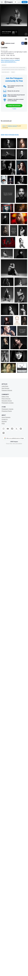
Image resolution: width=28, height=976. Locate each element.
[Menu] (2, 2)
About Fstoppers (6, 417)
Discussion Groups (7, 401)
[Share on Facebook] (22, 43)
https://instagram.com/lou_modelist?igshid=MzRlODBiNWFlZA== (10, 61)
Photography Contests (7, 403)
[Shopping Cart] (15, 2)
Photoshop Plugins (7, 411)
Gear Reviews (5, 388)
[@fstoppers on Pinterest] (21, 428)
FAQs (3, 423)
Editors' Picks (5, 396)
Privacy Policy (9, 443)
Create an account (12, 126)
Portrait (4, 65)
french (13, 72)
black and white (5, 72)
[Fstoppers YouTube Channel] (8, 428)
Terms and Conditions (17, 443)
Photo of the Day (6, 398)
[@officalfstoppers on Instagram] (3, 428)
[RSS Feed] (3, 433)
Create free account (14, 105)
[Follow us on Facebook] (12, 428)
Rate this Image (6, 31)
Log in (14, 108)
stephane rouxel (9, 43)
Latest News (5, 386)
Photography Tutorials (7, 409)
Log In (19, 2)
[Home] (8, 2)
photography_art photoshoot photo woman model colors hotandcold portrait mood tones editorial (13, 68)
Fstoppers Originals (7, 390)
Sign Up (24, 2)
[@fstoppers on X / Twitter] (16, 428)
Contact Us (5, 419)
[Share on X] (25, 43)
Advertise (4, 421)
